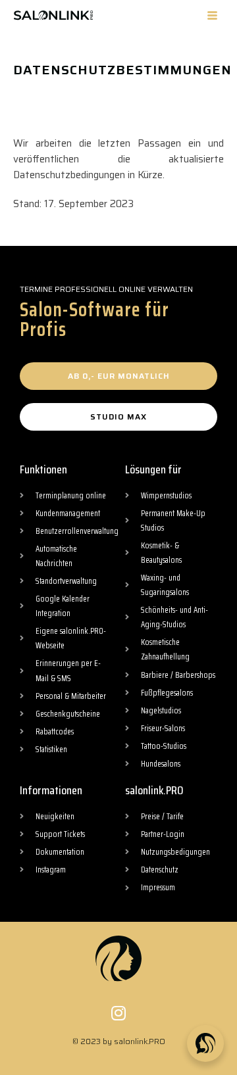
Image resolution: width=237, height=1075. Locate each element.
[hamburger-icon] (212, 15)
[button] (118, 376)
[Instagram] (119, 1013)
